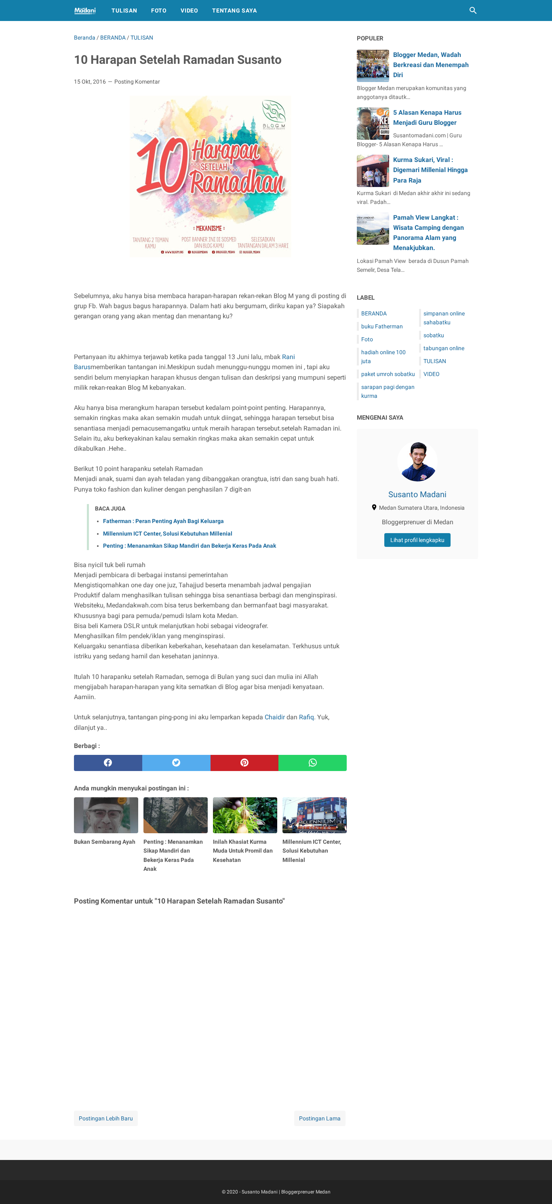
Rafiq (306, 717)
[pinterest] (245, 763)
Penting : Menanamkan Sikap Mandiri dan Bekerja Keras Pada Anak (189, 545)
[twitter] (176, 763)
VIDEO (431, 374)
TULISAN (434, 361)
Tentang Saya (234, 10)
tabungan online (443, 348)
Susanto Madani (417, 494)
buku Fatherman (382, 326)
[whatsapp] (312, 763)
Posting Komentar (137, 81)
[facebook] (108, 763)
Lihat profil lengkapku (417, 540)
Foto (159, 10)
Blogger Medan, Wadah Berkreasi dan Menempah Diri (431, 65)
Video (189, 10)
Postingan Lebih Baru (106, 1118)
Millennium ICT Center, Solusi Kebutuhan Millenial (167, 533)
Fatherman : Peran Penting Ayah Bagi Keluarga (163, 521)
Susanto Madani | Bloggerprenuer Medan (286, 1192)
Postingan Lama (320, 1118)
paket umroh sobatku (388, 374)
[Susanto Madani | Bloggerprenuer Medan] (85, 10)
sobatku (433, 335)
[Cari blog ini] (473, 10)
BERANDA (374, 313)
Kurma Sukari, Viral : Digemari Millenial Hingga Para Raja (430, 170)
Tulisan (124, 10)
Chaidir (275, 717)
